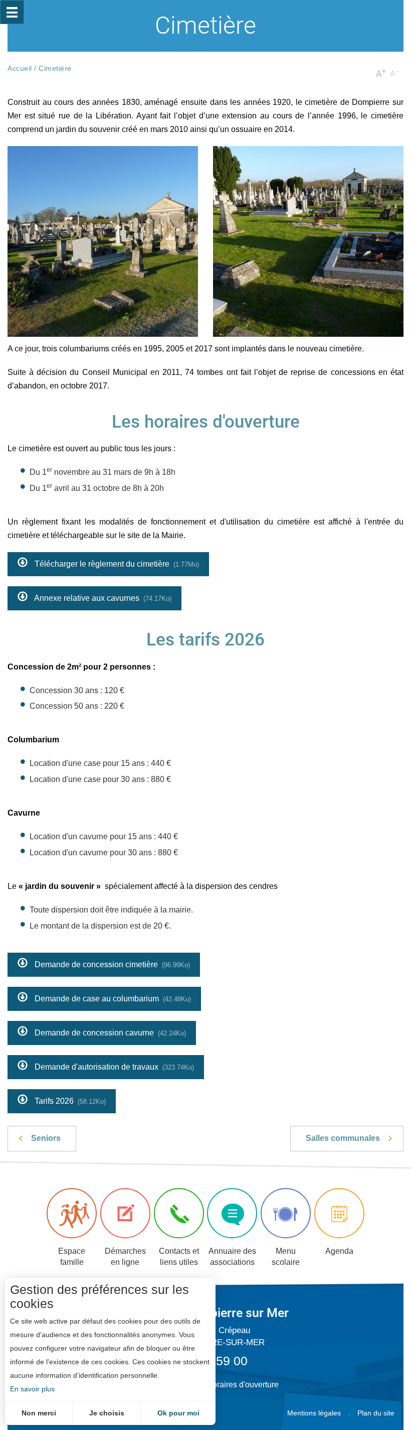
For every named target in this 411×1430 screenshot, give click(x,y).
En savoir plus (32, 1389)
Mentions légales (314, 1413)
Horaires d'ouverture (243, 1384)
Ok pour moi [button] (178, 1413)
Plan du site (375, 1413)
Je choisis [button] (106, 1413)
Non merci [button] (39, 1413)
